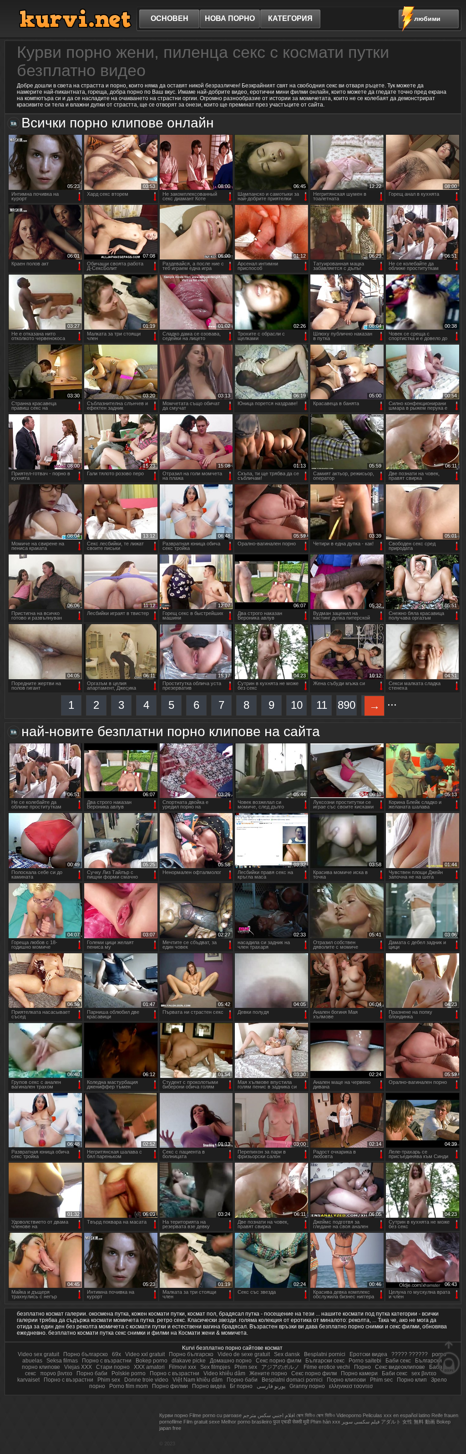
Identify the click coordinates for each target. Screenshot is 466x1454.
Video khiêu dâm (224, 1373)
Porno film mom (128, 1386)
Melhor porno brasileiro (246, 1421)
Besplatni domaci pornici (292, 1380)
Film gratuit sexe (201, 1421)
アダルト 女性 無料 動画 (408, 1421)
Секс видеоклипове (400, 1367)
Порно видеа (209, 1386)
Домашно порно (231, 1360)
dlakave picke (189, 1360)
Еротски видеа (369, 1354)
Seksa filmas (62, 1360)
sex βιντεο (423, 1373)
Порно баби (92, 1373)
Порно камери (360, 1373)
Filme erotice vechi (327, 1367)
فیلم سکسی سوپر (361, 1421)
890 (346, 705)
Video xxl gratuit (145, 1354)
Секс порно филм (278, 1360)
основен (169, 18)
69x (116, 1354)
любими (427, 18)
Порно (362, 1367)
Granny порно (307, 1386)
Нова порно (230, 18)
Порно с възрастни (107, 1360)
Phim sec (381, 1380)
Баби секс (398, 1360)
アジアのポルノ (280, 1367)
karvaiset (28, 1380)
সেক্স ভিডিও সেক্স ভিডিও (315, 1415)
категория (290, 18)
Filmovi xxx (182, 1367)
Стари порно (113, 1367)
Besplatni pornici (324, 1354)
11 (321, 705)
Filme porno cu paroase (215, 1415)
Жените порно (269, 1373)
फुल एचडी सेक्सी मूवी (291, 1421)
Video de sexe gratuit (244, 1354)
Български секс (324, 1360)
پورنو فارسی (272, 1386)
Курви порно (173, 1415)
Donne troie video (146, 1380)
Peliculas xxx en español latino (396, 1415)
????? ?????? (409, 1354)
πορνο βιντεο (56, 1373)
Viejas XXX (78, 1367)
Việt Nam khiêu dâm (197, 1380)
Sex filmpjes (215, 1367)
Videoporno (348, 1415)
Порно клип (412, 1380)
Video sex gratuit (38, 1354)
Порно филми (170, 1386)
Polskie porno (129, 1373)
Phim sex (245, 1367)
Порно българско (86, 1354)
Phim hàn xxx (325, 1421)
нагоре (448, 1357)
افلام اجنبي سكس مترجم (269, 1415)
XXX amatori (149, 1367)
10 (297, 705)
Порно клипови (347, 1380)
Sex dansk (287, 1354)
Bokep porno (151, 1360)
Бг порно (241, 1386)
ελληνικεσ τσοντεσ (351, 1386)
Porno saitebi (365, 1360)
